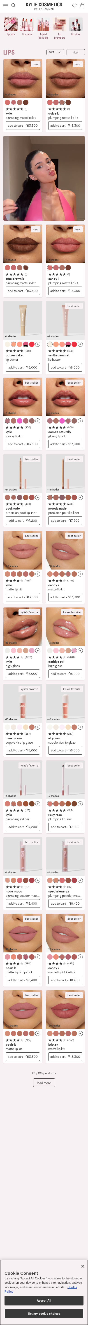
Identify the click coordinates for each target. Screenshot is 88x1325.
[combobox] (55, 52)
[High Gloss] (22, 626)
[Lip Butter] (22, 320)
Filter (75, 52)
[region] (44, 1292)
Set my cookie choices (44, 1313)
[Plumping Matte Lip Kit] (22, 78)
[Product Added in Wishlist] (74, 5)
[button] (6, 5)
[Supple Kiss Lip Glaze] (22, 703)
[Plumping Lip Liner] (22, 780)
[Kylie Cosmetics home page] (44, 6)
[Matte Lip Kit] (22, 550)
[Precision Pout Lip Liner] (22, 473)
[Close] (83, 1266)
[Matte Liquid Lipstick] (22, 933)
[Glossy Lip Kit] (22, 397)
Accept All (44, 1300)
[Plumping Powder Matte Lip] (22, 856)
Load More (44, 1083)
